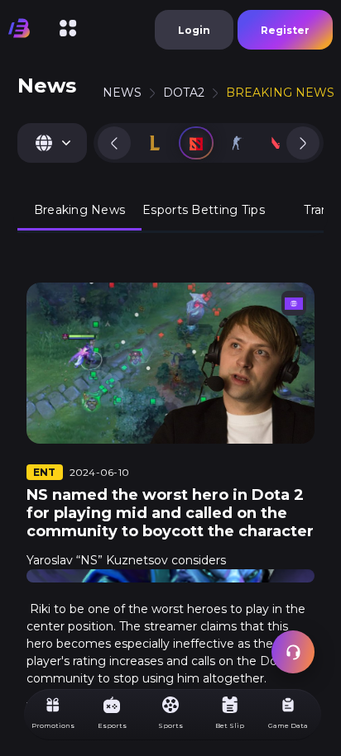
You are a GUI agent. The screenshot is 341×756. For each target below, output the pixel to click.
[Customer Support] (293, 651)
